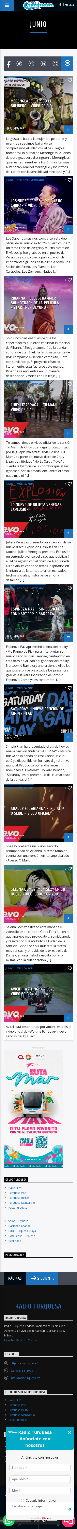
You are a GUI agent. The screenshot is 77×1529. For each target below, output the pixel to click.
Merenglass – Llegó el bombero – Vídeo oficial (32, 103)
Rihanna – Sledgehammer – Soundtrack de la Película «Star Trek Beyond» (35, 303)
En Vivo (69, 5)
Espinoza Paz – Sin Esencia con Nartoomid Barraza (35, 611)
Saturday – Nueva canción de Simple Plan (37, 711)
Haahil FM (14, 1188)
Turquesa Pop (17, 1193)
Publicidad (14, 1241)
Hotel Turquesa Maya (22, 1231)
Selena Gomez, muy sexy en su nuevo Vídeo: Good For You (38, 892)
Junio (9, 80)
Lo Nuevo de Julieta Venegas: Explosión (37, 507)
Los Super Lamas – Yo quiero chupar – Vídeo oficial (36, 203)
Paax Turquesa (17, 1207)
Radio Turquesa (14, 127)
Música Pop (25, 279)
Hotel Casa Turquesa (21, 1236)
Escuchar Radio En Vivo (19, 1340)
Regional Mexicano (30, 80)
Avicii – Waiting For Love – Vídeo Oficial (34, 991)
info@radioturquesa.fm (25, 1378)
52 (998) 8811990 (22, 1370)
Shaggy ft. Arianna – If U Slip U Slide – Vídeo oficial (37, 811)
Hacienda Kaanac (19, 1226)
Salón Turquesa (18, 1221)
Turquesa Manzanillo (21, 1202)
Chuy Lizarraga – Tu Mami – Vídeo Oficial (35, 407)
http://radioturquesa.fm (25, 1363)
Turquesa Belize (18, 1198)
